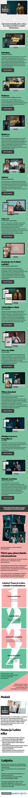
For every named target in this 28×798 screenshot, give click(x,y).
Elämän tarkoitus (9, 478)
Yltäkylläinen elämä (10, 307)
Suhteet (4, 177)
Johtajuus (5, 52)
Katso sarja (7, 70)
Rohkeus (5, 95)
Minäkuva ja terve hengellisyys (9, 437)
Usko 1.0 (5, 218)
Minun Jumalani (8, 391)
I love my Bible (7, 350)
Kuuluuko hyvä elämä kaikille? (11, 262)
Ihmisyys (5, 134)
